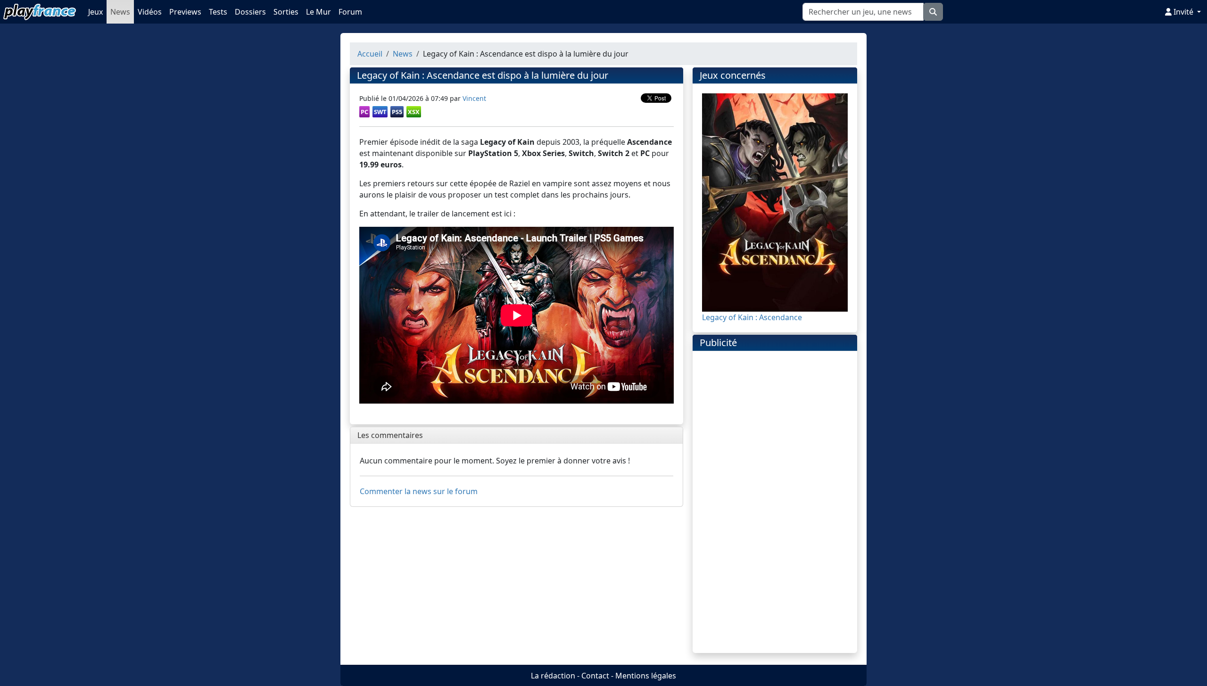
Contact (595, 675)
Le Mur (318, 12)
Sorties (285, 12)
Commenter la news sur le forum (419, 491)
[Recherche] (933, 12)
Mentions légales (645, 675)
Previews (185, 12)
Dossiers (250, 12)
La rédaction (553, 675)
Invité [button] (1183, 12)
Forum (350, 12)
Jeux (95, 12)
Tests (218, 12)
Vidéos (150, 12)
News (120, 12)
